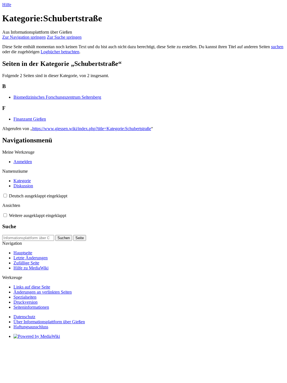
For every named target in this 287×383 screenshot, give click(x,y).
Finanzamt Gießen (29, 119)
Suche (9, 226)
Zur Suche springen (64, 37)
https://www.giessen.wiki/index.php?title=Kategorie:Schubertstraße (91, 128)
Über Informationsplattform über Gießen (49, 321)
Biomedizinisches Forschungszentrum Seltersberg (57, 97)
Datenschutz (24, 316)
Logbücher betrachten (60, 51)
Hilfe (6, 4)
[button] (5, 195)
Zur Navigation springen (24, 37)
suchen (277, 46)
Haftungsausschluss (30, 326)
